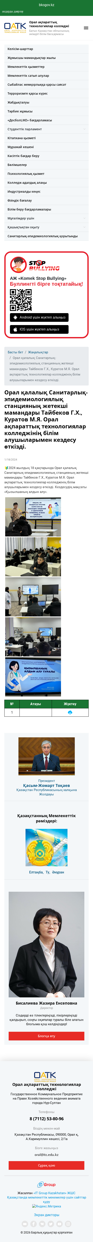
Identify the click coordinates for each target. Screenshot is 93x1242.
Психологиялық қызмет (26, 174)
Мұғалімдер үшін (21, 218)
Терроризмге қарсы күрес (28, 93)
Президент (46, 781)
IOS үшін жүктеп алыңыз (39, 329)
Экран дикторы (46, 1215)
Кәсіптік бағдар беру (23, 156)
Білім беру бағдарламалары (29, 209)
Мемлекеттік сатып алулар (28, 75)
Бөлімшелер (17, 165)
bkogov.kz (46, 5)
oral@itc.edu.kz (46, 1154)
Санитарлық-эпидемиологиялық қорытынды (43, 236)
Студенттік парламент (25, 129)
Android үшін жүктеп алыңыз (42, 317)
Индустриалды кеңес (24, 191)
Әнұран (58, 872)
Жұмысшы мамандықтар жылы (32, 58)
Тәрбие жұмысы (20, 111)
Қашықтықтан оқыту (23, 227)
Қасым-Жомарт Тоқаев (46, 785)
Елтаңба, (36, 872)
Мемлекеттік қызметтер (26, 67)
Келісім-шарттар (20, 49)
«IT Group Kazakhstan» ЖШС (54, 1193)
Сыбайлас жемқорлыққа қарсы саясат (37, 84)
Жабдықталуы (18, 102)
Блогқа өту (46, 1036)
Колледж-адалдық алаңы (27, 182)
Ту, (48, 872)
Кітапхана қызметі (22, 138)
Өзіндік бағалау (20, 200)
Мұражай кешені (21, 147)
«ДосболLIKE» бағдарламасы (30, 120)
